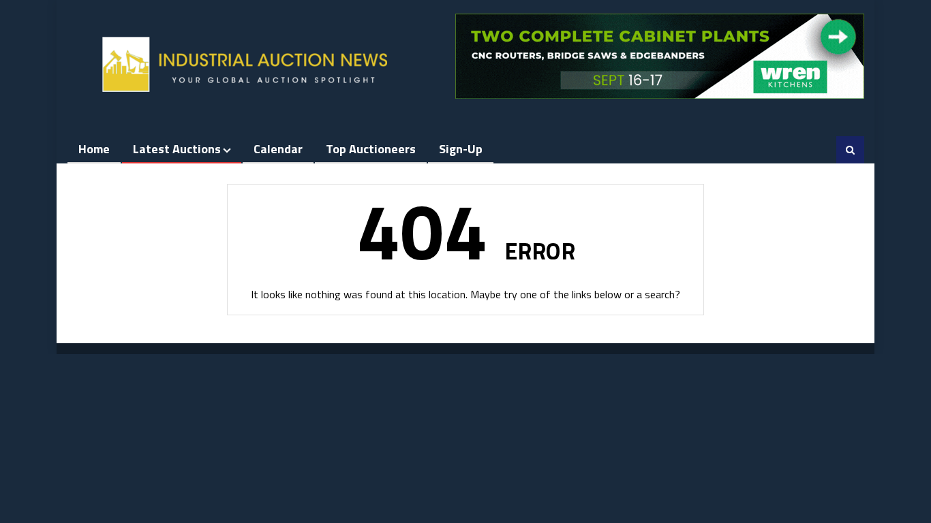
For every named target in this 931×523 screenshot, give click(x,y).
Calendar (278, 149)
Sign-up (461, 149)
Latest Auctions (177, 149)
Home (94, 149)
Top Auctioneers (371, 149)
